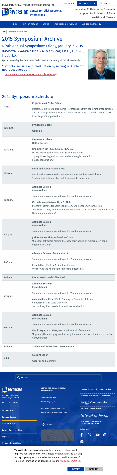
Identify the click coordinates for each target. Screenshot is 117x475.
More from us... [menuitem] (86, 3)
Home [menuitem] (16, 24)
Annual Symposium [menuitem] (91, 24)
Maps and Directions (11, 443)
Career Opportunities (12, 430)
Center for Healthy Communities (96, 389)
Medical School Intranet (92, 409)
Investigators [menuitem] (30, 24)
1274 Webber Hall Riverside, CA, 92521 (50, 400)
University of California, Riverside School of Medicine (28, 7)
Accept (76, 469)
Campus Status (9, 417)
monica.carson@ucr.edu (57, 412)
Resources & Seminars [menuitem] (65, 24)
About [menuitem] (46, 24)
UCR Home (68, 3)
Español (5, 437)
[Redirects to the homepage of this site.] (4, 32)
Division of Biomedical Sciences (95, 396)
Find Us (49, 425)
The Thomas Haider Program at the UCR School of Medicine (95, 416)
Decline (93, 469)
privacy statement (67, 461)
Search (106, 3)
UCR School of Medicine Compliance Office (92, 422)
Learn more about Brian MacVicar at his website (30, 74)
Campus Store (8, 424)
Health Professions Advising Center (94, 403)
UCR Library (7, 410)
